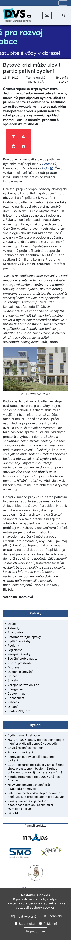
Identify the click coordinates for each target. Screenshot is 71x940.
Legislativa (15, 650)
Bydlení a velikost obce (24, 735)
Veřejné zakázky (19, 654)
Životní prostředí (19, 663)
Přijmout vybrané (23, 916)
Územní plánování (20, 672)
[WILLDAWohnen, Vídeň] (35, 369)
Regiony (13, 645)
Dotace (13, 676)
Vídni (45, 168)
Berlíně (47, 164)
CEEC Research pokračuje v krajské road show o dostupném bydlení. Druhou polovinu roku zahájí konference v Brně (36, 768)
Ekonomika (15, 632)
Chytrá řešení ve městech (26, 748)
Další (11, 813)
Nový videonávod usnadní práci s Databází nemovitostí (29, 786)
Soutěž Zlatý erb (19, 711)
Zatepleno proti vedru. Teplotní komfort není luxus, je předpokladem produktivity (36, 795)
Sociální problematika (22, 658)
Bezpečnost (16, 698)
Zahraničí (14, 702)
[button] (47, 15)
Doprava (13, 667)
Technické (55, 916)
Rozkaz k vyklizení (20, 752)
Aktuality (14, 628)
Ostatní (13, 707)
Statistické (26, 924)
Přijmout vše (35, 931)
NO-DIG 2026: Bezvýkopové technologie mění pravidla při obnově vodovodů (36, 741)
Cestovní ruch (17, 693)
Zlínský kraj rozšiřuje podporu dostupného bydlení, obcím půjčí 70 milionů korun (30, 804)
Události (13, 624)
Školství (13, 680)
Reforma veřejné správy (24, 637)
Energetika (15, 689)
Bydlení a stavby (19, 641)
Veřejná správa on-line (23, 685)
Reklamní (49, 924)
